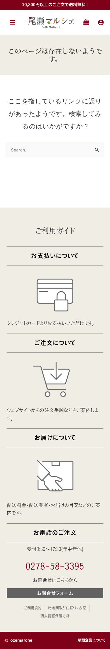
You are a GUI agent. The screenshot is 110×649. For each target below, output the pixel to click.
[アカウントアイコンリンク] (101, 22)
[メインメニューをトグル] (12, 22)
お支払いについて (55, 256)
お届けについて (55, 437)
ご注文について (55, 343)
